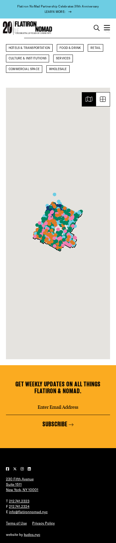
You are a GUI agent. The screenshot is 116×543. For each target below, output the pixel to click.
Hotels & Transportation (29, 48)
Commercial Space (24, 69)
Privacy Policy (43, 523)
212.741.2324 (19, 506)
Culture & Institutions (27, 58)
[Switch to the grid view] (103, 99)
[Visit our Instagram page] (23, 469)
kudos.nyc (32, 534)
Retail (95, 48)
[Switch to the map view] (89, 99)
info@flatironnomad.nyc (28, 512)
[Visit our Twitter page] (15, 469)
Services (63, 58)
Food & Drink (70, 48)
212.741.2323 (19, 501)
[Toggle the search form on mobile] (97, 28)
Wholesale (58, 69)
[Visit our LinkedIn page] (29, 469)
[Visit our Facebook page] (8, 469)
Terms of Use (16, 523)
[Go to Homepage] (27, 28)
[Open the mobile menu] (107, 28)
